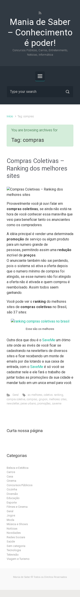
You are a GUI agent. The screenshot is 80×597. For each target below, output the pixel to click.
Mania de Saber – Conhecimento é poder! (40, 32)
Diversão (12, 493)
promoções (44, 403)
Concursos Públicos (19, 485)
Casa (10, 476)
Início (10, 116)
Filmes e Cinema (17, 506)
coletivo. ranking (53, 394)
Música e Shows (17, 524)
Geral (15, 394)
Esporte (12, 502)
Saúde (11, 541)
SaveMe (48, 340)
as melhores (35, 394)
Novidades (14, 532)
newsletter (13, 403)
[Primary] (40, 76)
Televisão (13, 554)
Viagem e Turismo (18, 558)
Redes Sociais (16, 537)
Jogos (11, 515)
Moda (10, 520)
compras (32, 399)
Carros (11, 472)
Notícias (12, 528)
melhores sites (58, 399)
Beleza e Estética (17, 467)
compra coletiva (16, 399)
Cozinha (12, 489)
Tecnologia (14, 550)
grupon (43, 399)
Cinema (11, 480)
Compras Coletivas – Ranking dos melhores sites (37, 168)
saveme (56, 403)
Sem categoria (16, 546)
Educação (13, 498)
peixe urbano (28, 403)
